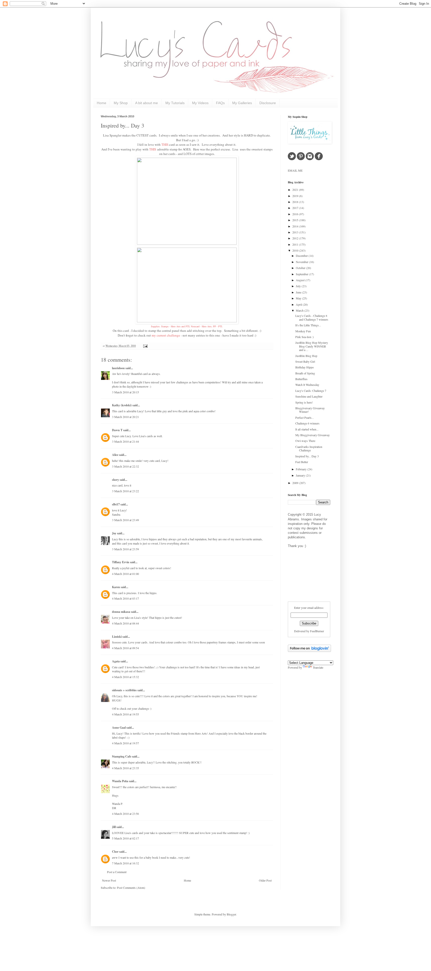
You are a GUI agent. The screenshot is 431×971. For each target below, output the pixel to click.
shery (115, 480)
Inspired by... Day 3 (122, 125)
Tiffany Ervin (120, 562)
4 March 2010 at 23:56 (125, 814)
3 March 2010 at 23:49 (125, 520)
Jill (114, 827)
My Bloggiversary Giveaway (312, 435)
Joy (114, 533)
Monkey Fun (303, 331)
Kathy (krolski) (122, 405)
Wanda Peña (120, 781)
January (301, 475)
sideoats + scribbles (124, 690)
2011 (295, 244)
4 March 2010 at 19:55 (125, 714)
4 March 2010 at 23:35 (125, 768)
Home (101, 103)
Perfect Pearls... (304, 417)
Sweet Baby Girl (305, 361)
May (299, 298)
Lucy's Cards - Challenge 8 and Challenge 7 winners (311, 317)
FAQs (220, 103)
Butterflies (301, 379)
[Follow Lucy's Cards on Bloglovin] (309, 651)
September (302, 274)
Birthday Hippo (304, 367)
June (299, 292)
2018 (295, 202)
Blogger (231, 914)
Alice (115, 455)
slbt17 (116, 504)
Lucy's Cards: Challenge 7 (310, 391)
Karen (116, 587)
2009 (295, 483)
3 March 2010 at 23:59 (125, 549)
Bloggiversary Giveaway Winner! (310, 410)
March (300, 310)
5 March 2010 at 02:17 (125, 838)
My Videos (200, 103)
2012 (295, 238)
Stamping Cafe (121, 756)
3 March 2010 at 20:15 (125, 392)
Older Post (265, 880)
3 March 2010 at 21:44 (125, 441)
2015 (295, 220)
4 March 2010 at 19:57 (125, 743)
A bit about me (146, 103)
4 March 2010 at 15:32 (125, 677)
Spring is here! (304, 402)
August (300, 280)
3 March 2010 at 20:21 (125, 417)
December (302, 256)
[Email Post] (145, 345)
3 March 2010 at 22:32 (125, 466)
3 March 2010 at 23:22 (125, 491)
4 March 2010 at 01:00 (125, 574)
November (302, 262)
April (299, 304)
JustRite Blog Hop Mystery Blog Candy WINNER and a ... (311, 346)
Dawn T (117, 430)
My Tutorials (175, 103)
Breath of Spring (305, 373)
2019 (295, 196)
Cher (115, 851)
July (299, 286)
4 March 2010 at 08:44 (125, 623)
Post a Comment (116, 872)
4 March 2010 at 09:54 (125, 648)
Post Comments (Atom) (131, 888)
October (301, 268)
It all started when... (307, 429)
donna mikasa (121, 612)
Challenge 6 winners (307, 423)
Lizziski (117, 636)
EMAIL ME (295, 170)
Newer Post (109, 880)
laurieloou (118, 368)
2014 (295, 226)
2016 (295, 214)
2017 (295, 208)
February (301, 469)
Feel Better (301, 462)
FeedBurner (317, 631)
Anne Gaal (119, 727)
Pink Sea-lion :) (304, 337)
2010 (295, 250)
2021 (295, 190)
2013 (295, 232)
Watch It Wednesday (307, 385)
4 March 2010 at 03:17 (125, 598)
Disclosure (267, 103)
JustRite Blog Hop (306, 356)
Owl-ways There (305, 441)
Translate (318, 667)
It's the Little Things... (308, 325)
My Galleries (242, 103)
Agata (116, 661)
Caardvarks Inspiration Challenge (308, 448)
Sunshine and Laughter (309, 396)
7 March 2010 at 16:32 (125, 863)
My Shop (121, 103)
